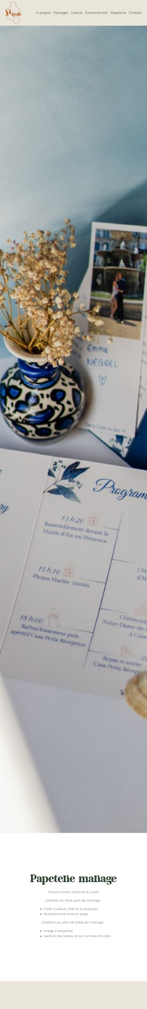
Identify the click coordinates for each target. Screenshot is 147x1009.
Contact (135, 13)
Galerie (76, 13)
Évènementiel (96, 13)
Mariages (60, 13)
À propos (43, 13)
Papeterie (118, 13)
